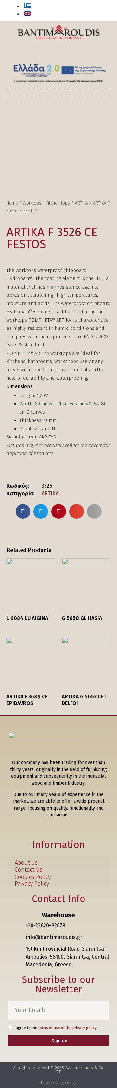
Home (12, 203)
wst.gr (70, 1082)
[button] (102, 11)
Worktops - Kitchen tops (46, 203)
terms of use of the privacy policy (67, 1028)
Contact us (28, 869)
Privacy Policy (32, 883)
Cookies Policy (33, 877)
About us (26, 862)
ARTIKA (81, 203)
